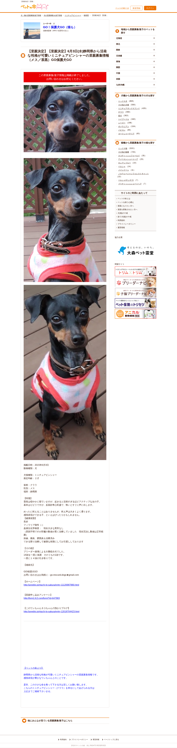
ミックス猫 (122, 148)
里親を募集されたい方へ (127, 209)
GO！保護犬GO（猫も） (60, 27)
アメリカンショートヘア (128, 159)
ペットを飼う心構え (126, 202)
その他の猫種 (123, 152)
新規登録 (136, 8)
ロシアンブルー (124, 163)
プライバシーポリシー (127, 224)
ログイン (150, 8)
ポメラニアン (123, 126)
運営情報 (121, 227)
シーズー (121, 123)
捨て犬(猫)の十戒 (124, 217)
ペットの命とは (122, 8)
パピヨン (121, 130)
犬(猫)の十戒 (123, 213)
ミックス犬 (122, 101)
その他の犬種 (123, 105)
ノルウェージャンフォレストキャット (133, 174)
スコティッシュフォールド (129, 156)
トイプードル (123, 119)
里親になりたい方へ (126, 206)
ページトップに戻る (111, 740)
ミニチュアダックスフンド (129, 108)
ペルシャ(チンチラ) (126, 180)
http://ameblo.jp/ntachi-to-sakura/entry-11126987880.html (51, 585)
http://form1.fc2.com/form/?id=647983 (42, 598)
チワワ (121, 112)
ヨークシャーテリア (126, 134)
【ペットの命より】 (34, 668)
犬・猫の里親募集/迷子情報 (31, 15)
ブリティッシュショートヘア (130, 184)
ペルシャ (121, 166)
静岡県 (86, 15)
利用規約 (121, 220)
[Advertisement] (65, 643)
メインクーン (123, 170)
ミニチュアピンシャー (73, 15)
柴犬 (120, 116)
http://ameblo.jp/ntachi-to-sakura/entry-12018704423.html (51, 611)
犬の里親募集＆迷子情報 (53, 15)
